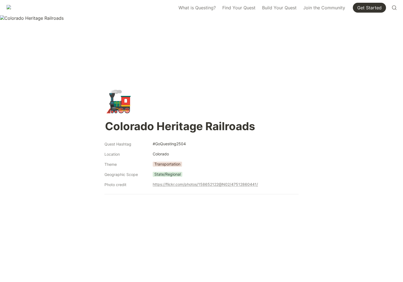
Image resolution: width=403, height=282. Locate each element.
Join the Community (324, 7)
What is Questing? (197, 7)
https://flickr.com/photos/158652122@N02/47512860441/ (205, 184)
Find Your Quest (239, 7)
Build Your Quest (279, 7)
